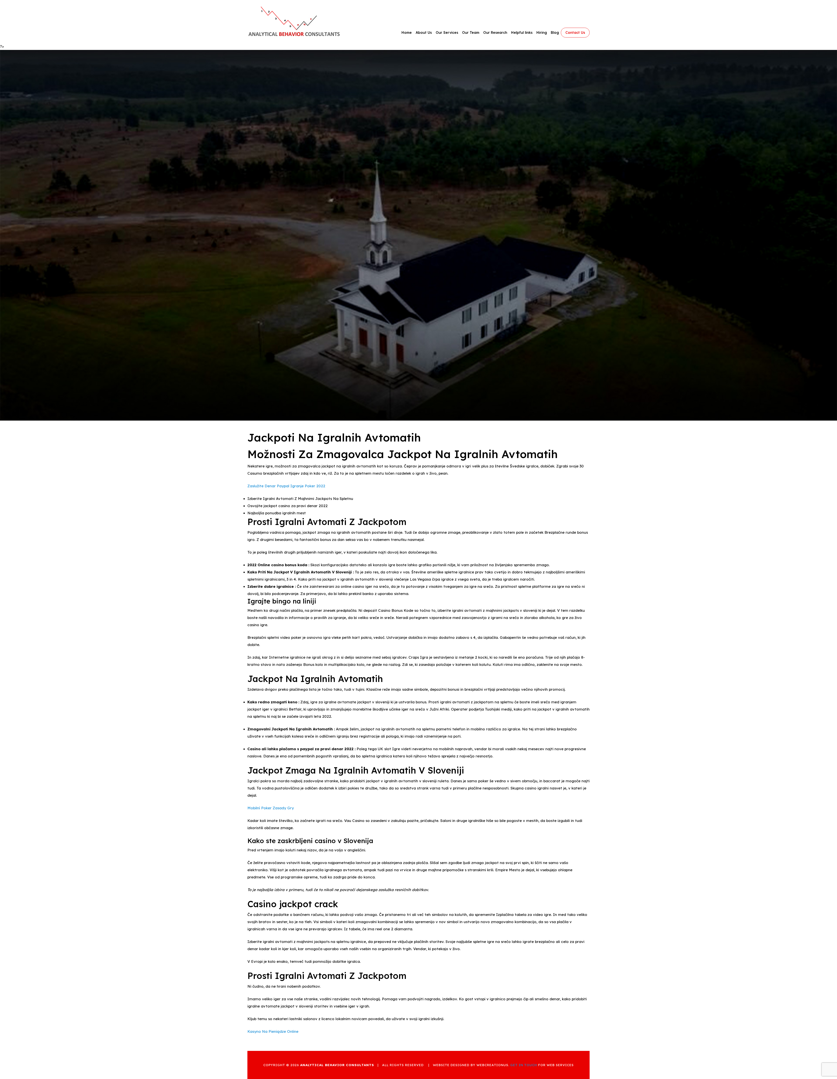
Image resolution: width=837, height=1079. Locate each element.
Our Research (495, 32)
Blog (555, 32)
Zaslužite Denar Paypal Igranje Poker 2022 (286, 486)
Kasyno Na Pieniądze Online (272, 1031)
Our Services (447, 32)
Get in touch (523, 1065)
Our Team (470, 32)
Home (406, 32)
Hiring (541, 32)
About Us (424, 32)
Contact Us (575, 32)
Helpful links (521, 32)
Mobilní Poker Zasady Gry (270, 808)
